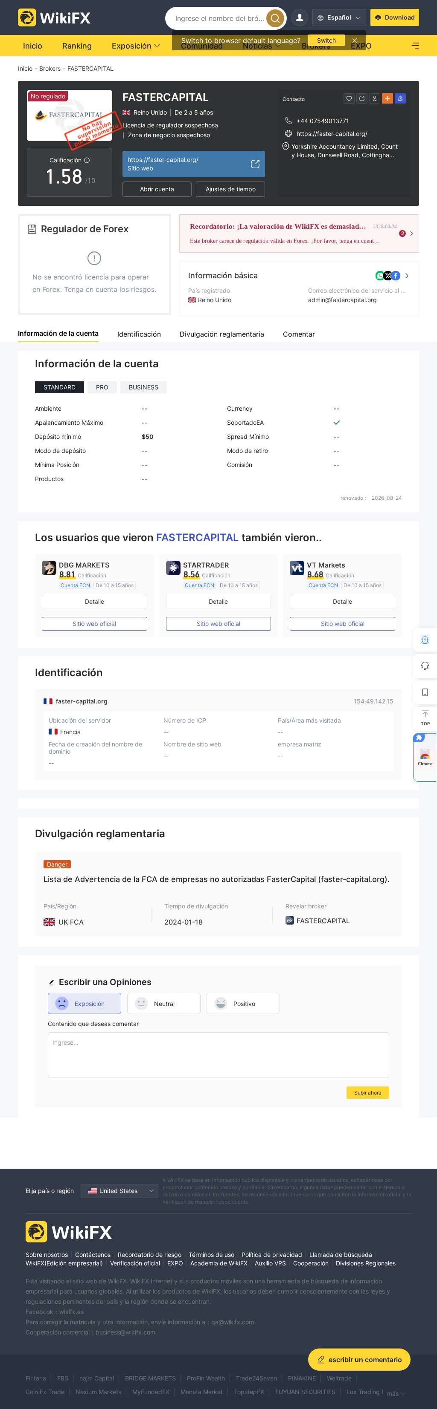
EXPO (175, 1263)
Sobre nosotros (47, 1254)
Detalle (94, 601)
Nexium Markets (98, 1391)
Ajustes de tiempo (231, 189)
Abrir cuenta (157, 189)
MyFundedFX (150, 1391)
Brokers (50, 68)
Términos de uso (211, 1254)
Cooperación (311, 1263)
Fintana (36, 1378)
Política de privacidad (272, 1254)
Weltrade (339, 1378)
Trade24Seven (256, 1378)
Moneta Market (202, 1391)
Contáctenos (93, 1254)
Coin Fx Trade (45, 1391)
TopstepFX (249, 1391)
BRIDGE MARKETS (150, 1378)
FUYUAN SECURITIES (305, 1391)
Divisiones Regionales (366, 1263)
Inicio (25, 68)
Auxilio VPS (270, 1263)
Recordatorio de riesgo (149, 1254)
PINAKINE (302, 1378)
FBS (62, 1378)
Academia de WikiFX (219, 1263)
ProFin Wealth (206, 1378)
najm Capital (96, 1378)
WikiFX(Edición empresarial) (64, 1263)
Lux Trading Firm (370, 1391)
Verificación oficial (135, 1263)
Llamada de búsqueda (340, 1254)
